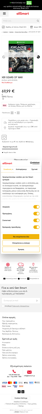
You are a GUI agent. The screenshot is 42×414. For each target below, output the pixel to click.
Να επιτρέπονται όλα (21, 236)
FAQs (4, 345)
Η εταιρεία (6, 342)
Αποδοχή (17, 306)
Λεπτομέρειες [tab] (21, 169)
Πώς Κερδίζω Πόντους (10, 331)
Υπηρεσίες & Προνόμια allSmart (13, 329)
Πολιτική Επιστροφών (10, 353)
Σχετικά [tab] (34, 169)
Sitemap (21, 406)
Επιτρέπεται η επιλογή (21, 243)
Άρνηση (21, 249)
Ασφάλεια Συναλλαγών (21, 402)
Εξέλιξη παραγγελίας (9, 323)
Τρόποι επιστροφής (9, 358)
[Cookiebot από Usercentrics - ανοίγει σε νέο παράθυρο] (30, 163)
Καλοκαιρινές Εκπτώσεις (11, 334)
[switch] (36, 213)
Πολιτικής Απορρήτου (20, 306)
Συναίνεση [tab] (8, 169)
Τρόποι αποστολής (9, 355)
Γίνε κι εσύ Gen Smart (14, 291)
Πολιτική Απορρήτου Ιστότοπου (16, 404)
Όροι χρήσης (7, 350)
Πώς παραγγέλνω (8, 321)
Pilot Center (6, 326)
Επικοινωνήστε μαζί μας (11, 347)
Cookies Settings (21, 398)
